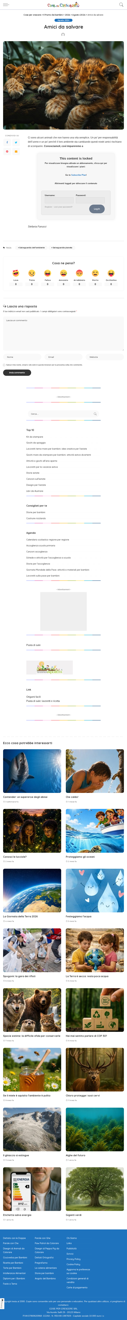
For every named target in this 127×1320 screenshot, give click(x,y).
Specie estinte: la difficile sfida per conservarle (31, 1035)
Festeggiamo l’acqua (78, 916)
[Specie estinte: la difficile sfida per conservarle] (32, 1010)
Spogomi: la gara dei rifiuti (19, 976)
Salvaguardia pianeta (62, 248)
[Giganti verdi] (95, 1189)
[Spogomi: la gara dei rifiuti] (32, 950)
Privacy (1, 1304)
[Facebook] (7, 142)
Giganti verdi (73, 1215)
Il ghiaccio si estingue (16, 1155)
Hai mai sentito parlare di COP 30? (86, 1035)
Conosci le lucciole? (15, 856)
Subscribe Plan (78, 175)
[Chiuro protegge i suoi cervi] (95, 1069)
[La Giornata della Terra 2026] (32, 890)
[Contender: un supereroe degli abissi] (32, 771)
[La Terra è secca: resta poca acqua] (95, 950)
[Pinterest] (7, 151)
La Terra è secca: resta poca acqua (87, 976)
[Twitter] (16, 142)
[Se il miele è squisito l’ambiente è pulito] (32, 1069)
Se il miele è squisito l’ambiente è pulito (26, 1095)
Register (48, 207)
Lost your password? (63, 207)
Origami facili (33, 696)
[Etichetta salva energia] (32, 1189)
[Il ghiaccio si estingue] (32, 1129)
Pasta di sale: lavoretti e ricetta (43, 701)
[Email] (16, 151)
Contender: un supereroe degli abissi (25, 796)
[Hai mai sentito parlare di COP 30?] (95, 1010)
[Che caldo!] (95, 771)
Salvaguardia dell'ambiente (32, 248)
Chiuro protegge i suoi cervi (83, 1095)
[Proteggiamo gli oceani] (95, 831)
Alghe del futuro (75, 1155)
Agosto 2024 (63, 20)
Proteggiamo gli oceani (80, 856)
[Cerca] (120, 4)
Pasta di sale (33, 645)
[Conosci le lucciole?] (32, 831)
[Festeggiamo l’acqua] (95, 890)
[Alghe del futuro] (95, 1129)
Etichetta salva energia (17, 1215)
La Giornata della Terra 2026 (20, 916)
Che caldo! (72, 796)
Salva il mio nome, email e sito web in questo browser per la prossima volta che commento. (44, 365)
